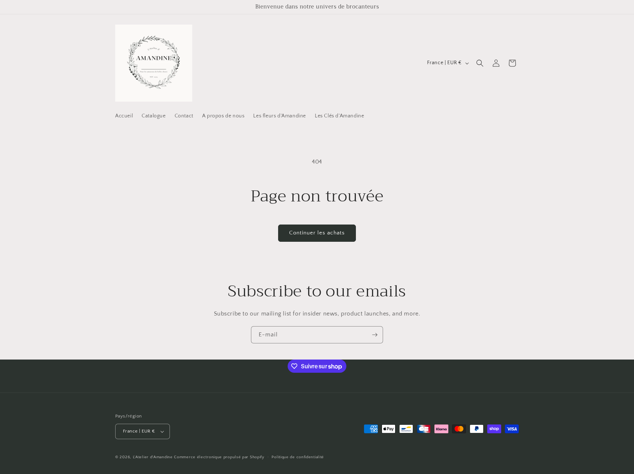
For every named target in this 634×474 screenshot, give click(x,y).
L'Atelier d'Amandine (153, 457)
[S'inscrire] (375, 334)
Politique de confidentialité (298, 457)
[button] (480, 63)
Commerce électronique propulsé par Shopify (219, 457)
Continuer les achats (317, 233)
